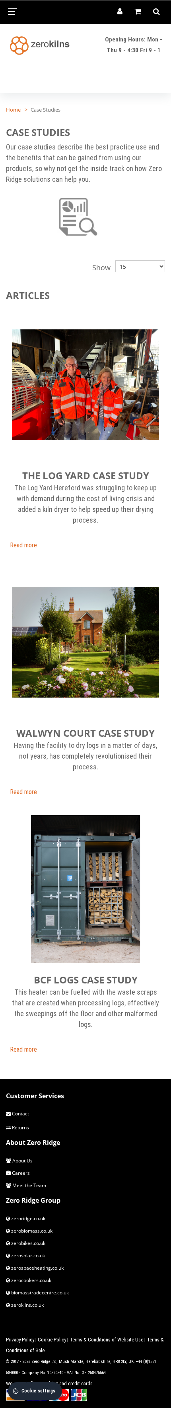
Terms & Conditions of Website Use (106, 1340)
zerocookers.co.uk (30, 1280)
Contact (20, 1113)
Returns (20, 1127)
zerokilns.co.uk (27, 1305)
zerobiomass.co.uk (31, 1230)
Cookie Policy (52, 1340)
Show (101, 267)
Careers (20, 1173)
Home (13, 109)
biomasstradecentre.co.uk (39, 1292)
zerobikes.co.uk (27, 1243)
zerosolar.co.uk (27, 1255)
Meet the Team (28, 1185)
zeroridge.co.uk (27, 1218)
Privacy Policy (20, 1340)
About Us (22, 1160)
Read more (23, 545)
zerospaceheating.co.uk (37, 1267)
